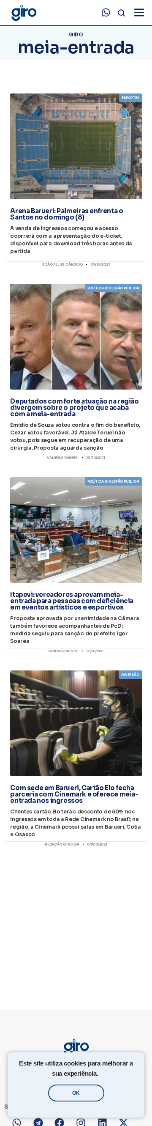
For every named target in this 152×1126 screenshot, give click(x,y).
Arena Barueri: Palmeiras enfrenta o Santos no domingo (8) (66, 214)
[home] (23, 12)
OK (76, 1093)
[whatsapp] (106, 12)
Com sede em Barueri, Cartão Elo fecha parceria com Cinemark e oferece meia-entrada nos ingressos (74, 794)
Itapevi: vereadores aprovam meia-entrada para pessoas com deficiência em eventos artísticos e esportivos (71, 600)
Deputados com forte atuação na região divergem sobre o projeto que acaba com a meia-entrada (74, 407)
